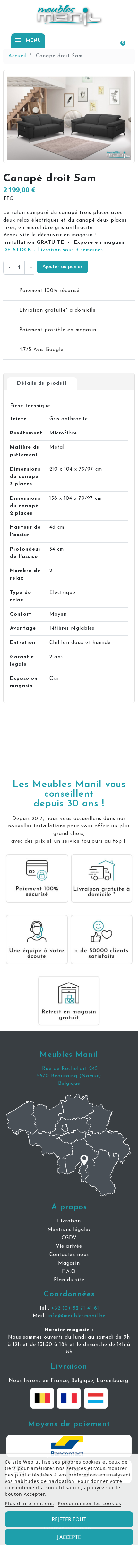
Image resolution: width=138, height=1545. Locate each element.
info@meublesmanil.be (76, 1316)
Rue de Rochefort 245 (69, 1068)
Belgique (69, 1083)
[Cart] (120, 40)
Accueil (17, 56)
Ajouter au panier (62, 266)
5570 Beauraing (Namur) (69, 1076)
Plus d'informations (29, 1503)
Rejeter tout (69, 1519)
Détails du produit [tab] (42, 383)
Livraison (69, 1367)
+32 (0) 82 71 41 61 (75, 1308)
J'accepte (69, 1536)
